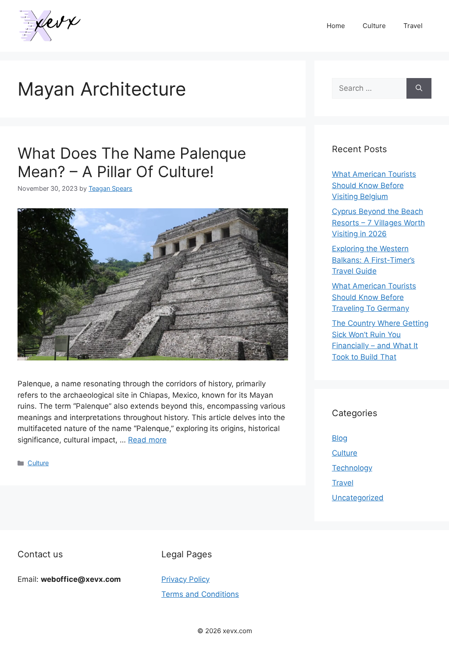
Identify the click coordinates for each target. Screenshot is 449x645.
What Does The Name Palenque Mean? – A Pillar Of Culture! (132, 162)
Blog (339, 438)
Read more (147, 439)
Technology (352, 467)
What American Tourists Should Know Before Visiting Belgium (374, 185)
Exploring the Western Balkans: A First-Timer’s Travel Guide (373, 259)
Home (336, 25)
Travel (413, 25)
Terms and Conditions (200, 594)
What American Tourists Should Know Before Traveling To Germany (374, 297)
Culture (374, 25)
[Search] (418, 88)
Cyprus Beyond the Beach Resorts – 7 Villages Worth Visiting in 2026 (378, 222)
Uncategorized (358, 497)
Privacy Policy (185, 579)
